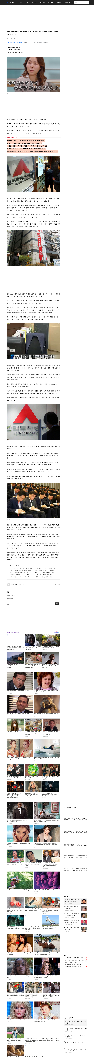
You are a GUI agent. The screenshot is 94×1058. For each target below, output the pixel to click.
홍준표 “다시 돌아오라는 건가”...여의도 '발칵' (21, 573)
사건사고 (42, 2)
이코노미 (67, 2)
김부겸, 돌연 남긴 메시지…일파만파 (74, 960)
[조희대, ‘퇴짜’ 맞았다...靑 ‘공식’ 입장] (75, 908)
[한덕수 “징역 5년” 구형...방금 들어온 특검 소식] (75, 1029)
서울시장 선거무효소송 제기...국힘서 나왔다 (44, 575)
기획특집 (50, 2)
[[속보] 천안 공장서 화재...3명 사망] (75, 1043)
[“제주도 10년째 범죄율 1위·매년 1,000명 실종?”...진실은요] (75, 1050)
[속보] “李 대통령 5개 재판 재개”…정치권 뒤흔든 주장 (75, 966)
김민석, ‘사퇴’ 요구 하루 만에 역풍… (74, 962)
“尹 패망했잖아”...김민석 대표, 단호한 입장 (45, 568)
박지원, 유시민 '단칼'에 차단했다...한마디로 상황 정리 (21, 577)
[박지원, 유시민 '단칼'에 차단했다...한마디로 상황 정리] (75, 922)
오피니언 (34, 2)
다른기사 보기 (57, 584)
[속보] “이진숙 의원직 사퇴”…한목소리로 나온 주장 (75, 957)
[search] (87, 2)
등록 (57, 603)
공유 (14, 38)
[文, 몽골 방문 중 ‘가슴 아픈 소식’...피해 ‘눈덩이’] (75, 1036)
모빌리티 (59, 2)
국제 (20, 2)
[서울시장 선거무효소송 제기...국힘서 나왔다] (75, 915)
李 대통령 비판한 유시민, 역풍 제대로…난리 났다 (75, 964)
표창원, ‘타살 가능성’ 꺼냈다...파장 (43, 577)
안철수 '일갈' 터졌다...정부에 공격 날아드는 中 (45, 573)
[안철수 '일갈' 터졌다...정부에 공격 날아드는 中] (75, 901)
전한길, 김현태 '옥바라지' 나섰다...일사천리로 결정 (21, 570)
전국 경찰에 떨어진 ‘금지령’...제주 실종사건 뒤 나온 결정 (44, 570)
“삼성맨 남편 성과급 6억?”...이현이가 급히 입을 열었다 (21, 568)
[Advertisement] (47, 17)
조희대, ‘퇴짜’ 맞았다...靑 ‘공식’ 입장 (20, 574)
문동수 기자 (9, 34)
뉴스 (26, 2)
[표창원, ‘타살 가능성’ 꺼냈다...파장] (75, 929)
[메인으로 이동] (12, 2)
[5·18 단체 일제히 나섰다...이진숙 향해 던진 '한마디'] (75, 1023)
